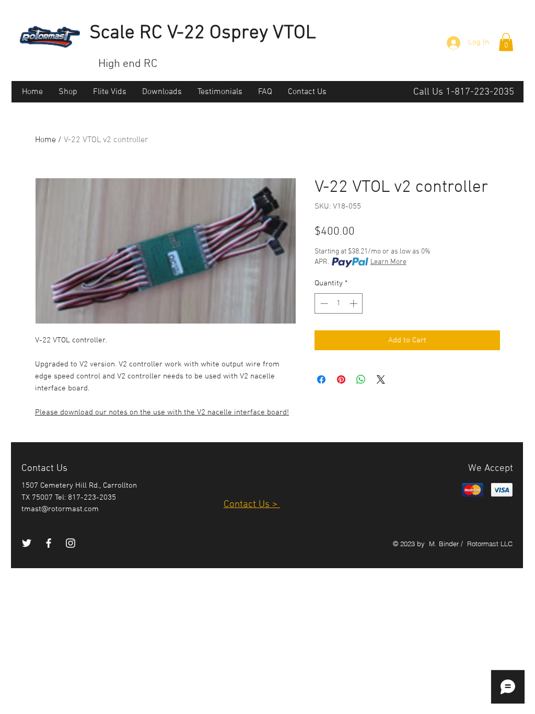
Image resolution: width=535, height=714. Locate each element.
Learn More (388, 262)
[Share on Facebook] (321, 379)
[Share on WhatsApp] (361, 379)
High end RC (127, 64)
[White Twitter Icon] (26, 543)
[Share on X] (381, 379)
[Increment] (354, 303)
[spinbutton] (338, 303)
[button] (506, 42)
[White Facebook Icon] (48, 543)
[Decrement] (323, 303)
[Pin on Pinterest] (341, 379)
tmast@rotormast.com (60, 509)
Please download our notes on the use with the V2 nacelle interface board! (162, 412)
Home (45, 140)
